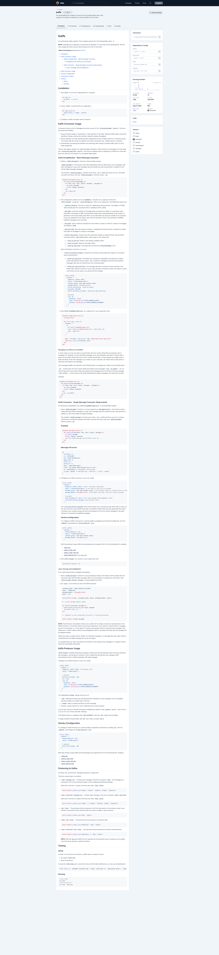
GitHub (135, 122)
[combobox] (89, 3)
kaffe (58, 12)
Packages (128, 3)
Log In (159, 3)
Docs (144, 3)
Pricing (137, 3)
